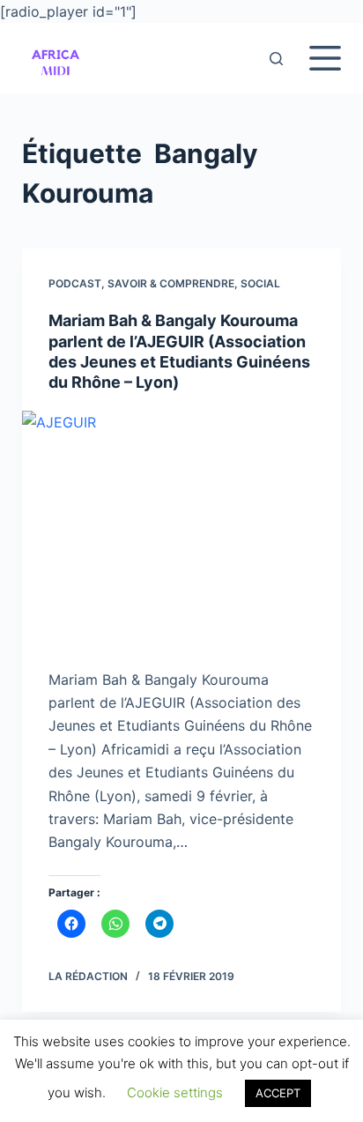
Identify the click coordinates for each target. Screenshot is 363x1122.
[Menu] (325, 58)
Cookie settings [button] (175, 1092)
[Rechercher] (276, 58)
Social (260, 283)
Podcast (74, 283)
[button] (55, 58)
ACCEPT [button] (278, 1093)
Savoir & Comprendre (170, 283)
